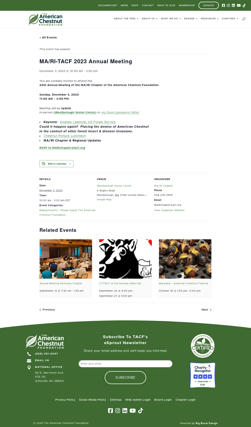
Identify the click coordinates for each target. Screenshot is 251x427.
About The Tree (125, 19)
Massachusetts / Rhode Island (58, 210)
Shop (134, 5)
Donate (208, 5)
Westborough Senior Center (114, 186)
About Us (148, 19)
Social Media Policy (92, 400)
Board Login (163, 400)
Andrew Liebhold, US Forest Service (88, 122)
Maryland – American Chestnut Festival (183, 283)
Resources (208, 19)
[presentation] (66, 259)
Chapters (228, 19)
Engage (189, 19)
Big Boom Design (207, 423)
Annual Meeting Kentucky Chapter (61, 283)
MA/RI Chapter (163, 186)
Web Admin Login (138, 400)
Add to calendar (57, 163)
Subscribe (125, 377)
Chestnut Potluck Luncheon (65, 136)
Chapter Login (186, 400)
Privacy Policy (65, 400)
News (124, 5)
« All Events (48, 37)
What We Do (169, 19)
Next (205, 309)
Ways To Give (166, 5)
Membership (187, 5)
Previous (49, 309)
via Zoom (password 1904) (120, 112)
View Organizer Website (169, 210)
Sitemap (116, 400)
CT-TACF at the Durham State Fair (120, 283)
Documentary (107, 5)
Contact (148, 5)
